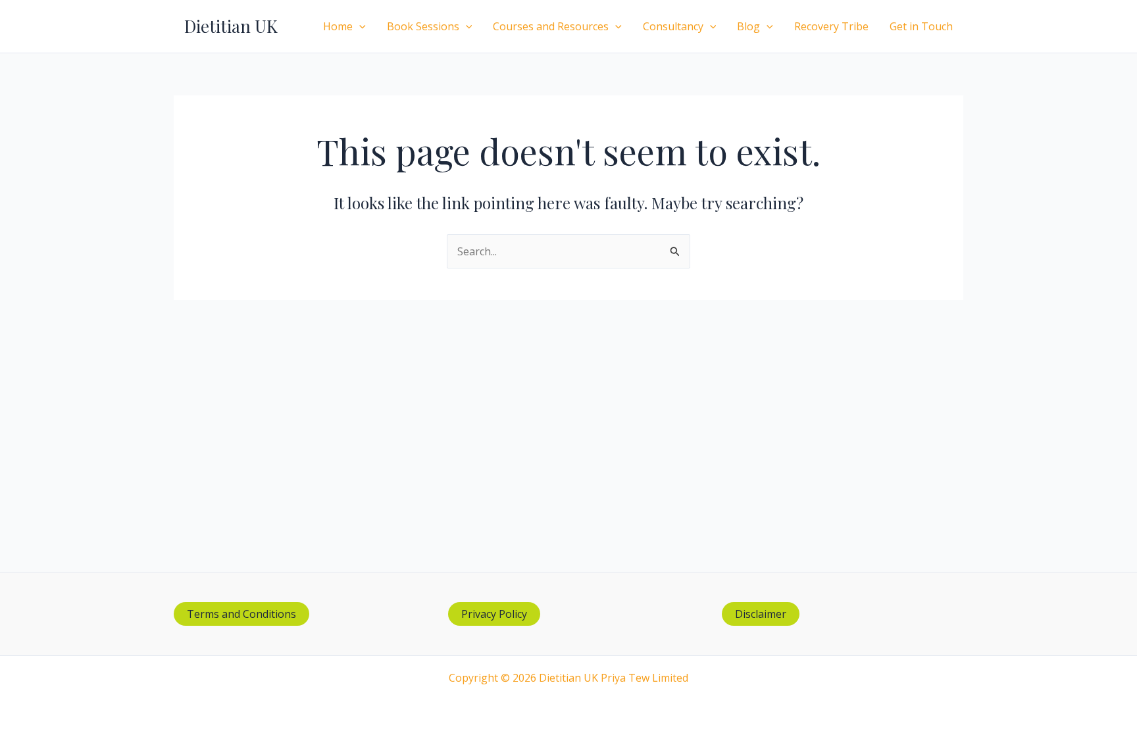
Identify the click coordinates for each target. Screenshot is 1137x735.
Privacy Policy (494, 614)
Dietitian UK (231, 26)
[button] (359, 26)
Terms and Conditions (241, 614)
